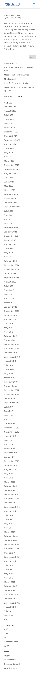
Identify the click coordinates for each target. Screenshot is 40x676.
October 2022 (10, 203)
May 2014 (8, 523)
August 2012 (10, 607)
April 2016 (8, 444)
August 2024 (10, 144)
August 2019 (10, 319)
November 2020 (12, 269)
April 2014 (8, 528)
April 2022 (9, 219)
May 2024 (8, 153)
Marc (8, 18)
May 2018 (8, 373)
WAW (6, 646)
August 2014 (10, 511)
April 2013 (8, 578)
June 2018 (9, 369)
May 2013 (8, 574)
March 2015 (9, 482)
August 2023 (10, 173)
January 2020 (10, 307)
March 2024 (9, 161)
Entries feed (10, 660)
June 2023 (9, 182)
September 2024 (12, 140)
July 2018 (8, 365)
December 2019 (11, 311)
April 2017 (8, 419)
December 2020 (12, 265)
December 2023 (11, 165)
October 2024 (10, 136)
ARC (6, 629)
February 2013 (10, 586)
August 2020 (10, 282)
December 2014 (11, 494)
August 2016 (10, 436)
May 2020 (8, 294)
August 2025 (10, 111)
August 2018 (10, 361)
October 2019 (10, 315)
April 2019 (8, 332)
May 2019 (8, 328)
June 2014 (9, 519)
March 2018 (9, 378)
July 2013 (8, 565)
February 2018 (11, 382)
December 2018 (11, 344)
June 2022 (9, 215)
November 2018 (11, 348)
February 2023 (11, 194)
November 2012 (11, 594)
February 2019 (10, 336)
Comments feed (12, 664)
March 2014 (9, 532)
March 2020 (9, 303)
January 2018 (10, 386)
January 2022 (10, 232)
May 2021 (8, 253)
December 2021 (11, 236)
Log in (7, 656)
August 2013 (10, 561)
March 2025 (9, 127)
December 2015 (11, 461)
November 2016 (11, 432)
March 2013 (9, 582)
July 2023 (8, 177)
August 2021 (10, 244)
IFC (22, 18)
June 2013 (8, 569)
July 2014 (8, 515)
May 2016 (8, 440)
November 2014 (11, 499)
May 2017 (8, 415)
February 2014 (11, 536)
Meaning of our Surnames (16, 75)
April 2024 (9, 157)
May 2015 (8, 473)
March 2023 (9, 190)
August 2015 (10, 469)
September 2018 (12, 357)
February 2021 (10, 261)
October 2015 (10, 465)
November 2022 (11, 198)
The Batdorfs (10, 79)
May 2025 (8, 123)
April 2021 (8, 257)
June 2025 (9, 119)
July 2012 (8, 611)
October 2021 (10, 240)
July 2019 (8, 323)
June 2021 (8, 248)
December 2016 (11, 428)
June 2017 (9, 411)
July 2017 (8, 407)
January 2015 (10, 490)
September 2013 (12, 557)
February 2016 (10, 453)
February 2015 (10, 486)
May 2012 (8, 615)
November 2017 (11, 394)
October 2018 (10, 353)
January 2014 (10, 540)
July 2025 (8, 115)
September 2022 (12, 207)
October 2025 (10, 107)
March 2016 (9, 449)
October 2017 (10, 398)
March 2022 (9, 223)
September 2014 (12, 507)
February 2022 (11, 227)
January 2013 (10, 590)
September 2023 (12, 169)
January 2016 (10, 457)
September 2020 (12, 278)
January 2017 (10, 423)
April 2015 (8, 478)
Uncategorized (11, 642)
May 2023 (8, 186)
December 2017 (11, 390)
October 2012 (10, 599)
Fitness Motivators (12, 15)
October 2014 (10, 503)
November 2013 (11, 549)
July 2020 (8, 286)
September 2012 (12, 603)
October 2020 (10, 273)
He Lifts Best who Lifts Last (17, 83)
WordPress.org (11, 668)
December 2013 (11, 544)
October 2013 (10, 553)
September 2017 (12, 403)
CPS (6, 633)
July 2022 (8, 211)
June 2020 (9, 290)
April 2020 (9, 298)
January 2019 (10, 340)
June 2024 (9, 148)
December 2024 (12, 132)
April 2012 (8, 619)
